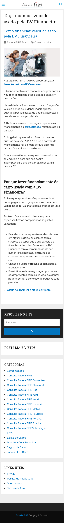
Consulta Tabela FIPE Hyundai (24, 404)
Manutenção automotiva (21, 442)
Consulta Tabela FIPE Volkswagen (26, 428)
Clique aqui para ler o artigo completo (29, 289)
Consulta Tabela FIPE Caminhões (26, 380)
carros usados (33, 126)
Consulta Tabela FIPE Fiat (22, 389)
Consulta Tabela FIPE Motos (23, 409)
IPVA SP (11, 473)
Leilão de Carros (16, 437)
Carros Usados (42, 42)
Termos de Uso (16, 488)
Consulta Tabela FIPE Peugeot (25, 413)
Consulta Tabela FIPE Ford (22, 394)
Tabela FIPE (22, 515)
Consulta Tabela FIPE (19, 375)
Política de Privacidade (20, 478)
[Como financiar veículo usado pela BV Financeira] (32, 62)
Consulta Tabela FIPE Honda (23, 399)
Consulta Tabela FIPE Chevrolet (25, 385)
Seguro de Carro (16, 447)
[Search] (32, 331)
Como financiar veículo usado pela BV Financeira (30, 34)
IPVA (10, 433)
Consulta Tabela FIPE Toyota (24, 423)
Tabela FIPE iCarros (18, 452)
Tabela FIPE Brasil (17, 42)
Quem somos (15, 483)
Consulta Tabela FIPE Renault (24, 418)
